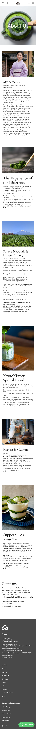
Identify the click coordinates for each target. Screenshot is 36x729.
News (3, 696)
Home (4, 669)
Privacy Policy (6, 710)
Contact (4, 689)
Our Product (5, 676)
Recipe (4, 682)
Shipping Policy (6, 717)
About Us (4, 672)
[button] (7, 3)
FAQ (3, 686)
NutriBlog (5, 679)
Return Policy (6, 707)
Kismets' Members (7, 693)
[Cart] (33, 3)
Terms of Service (7, 714)
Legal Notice (6, 721)
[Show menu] (3, 3)
